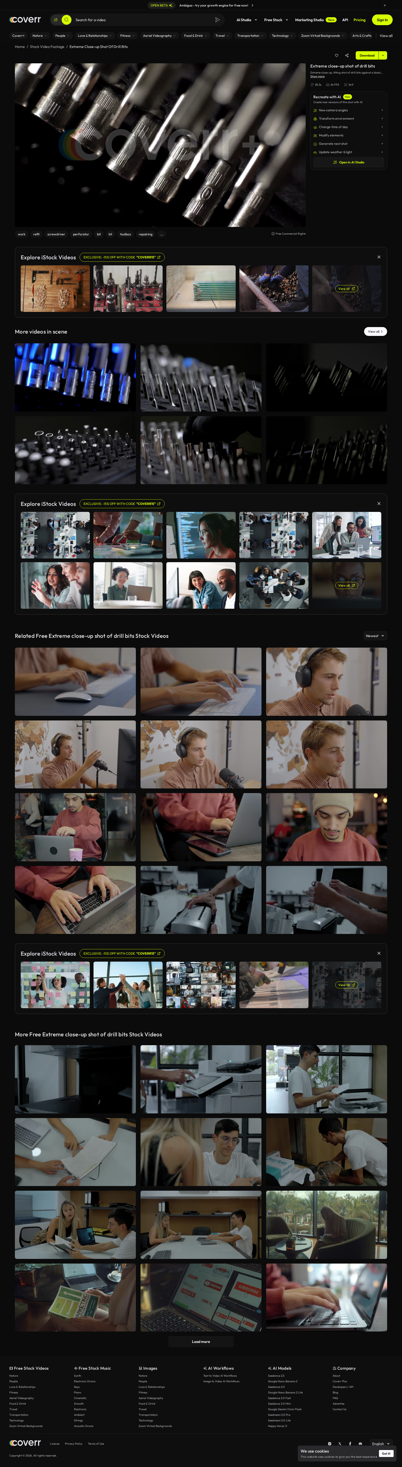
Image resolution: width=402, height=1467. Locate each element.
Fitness (13, 1392)
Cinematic (80, 1398)
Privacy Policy (73, 1443)
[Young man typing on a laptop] (75, 900)
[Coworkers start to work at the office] (201, 1225)
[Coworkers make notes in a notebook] (75, 1152)
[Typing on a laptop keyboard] (326, 1298)
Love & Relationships (22, 1387)
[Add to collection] (336, 55)
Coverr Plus (340, 1381)
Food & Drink (17, 1403)
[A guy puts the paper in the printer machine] (326, 1079)
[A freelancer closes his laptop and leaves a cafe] (75, 827)
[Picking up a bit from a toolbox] (201, 450)
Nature (13, 1375)
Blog (335, 1392)
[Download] (129, 406)
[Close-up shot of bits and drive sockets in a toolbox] (75, 450)
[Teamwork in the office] (75, 1225)
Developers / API (343, 1387)
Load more (201, 1341)
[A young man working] (326, 827)
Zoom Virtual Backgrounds (26, 1426)
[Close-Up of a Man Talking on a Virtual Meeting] (326, 682)
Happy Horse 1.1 (277, 1426)
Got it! (386, 1453)
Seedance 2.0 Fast (279, 1398)
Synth (77, 1375)
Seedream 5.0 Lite (279, 1420)
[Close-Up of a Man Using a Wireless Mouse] (75, 682)
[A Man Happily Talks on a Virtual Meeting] (75, 754)
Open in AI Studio (351, 162)
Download (367, 55)
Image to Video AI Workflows (221, 1381)
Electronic (80, 1409)
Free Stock (273, 19)
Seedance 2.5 (276, 1375)
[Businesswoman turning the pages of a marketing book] (326, 1225)
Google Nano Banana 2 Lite (285, 1392)
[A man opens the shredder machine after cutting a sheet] (201, 900)
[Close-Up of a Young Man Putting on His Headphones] (326, 754)
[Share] (347, 55)
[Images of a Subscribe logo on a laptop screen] (201, 1298)
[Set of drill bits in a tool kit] (326, 450)
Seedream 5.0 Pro (279, 1414)
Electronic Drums (84, 1381)
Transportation (18, 1414)
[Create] (56, 20)
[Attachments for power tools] (201, 377)
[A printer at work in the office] (75, 1079)
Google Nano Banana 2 (282, 1381)
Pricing (359, 19)
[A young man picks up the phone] (201, 827)
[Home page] (25, 20)
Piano (77, 1392)
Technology (16, 1420)
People (13, 1381)
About (336, 1375)
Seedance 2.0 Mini (279, 1403)
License (54, 1443)
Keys (77, 1387)
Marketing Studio (315, 19)
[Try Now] (252, 5)
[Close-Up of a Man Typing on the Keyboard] (201, 682)
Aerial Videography (21, 1398)
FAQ (335, 1398)
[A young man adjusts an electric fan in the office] (326, 1152)
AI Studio (244, 19)
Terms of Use (96, 1443)
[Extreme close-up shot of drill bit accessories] (75, 377)
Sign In (382, 19)
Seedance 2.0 (276, 1387)
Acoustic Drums (83, 1426)
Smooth (79, 1403)
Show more (317, 76)
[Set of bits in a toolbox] (326, 377)
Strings (78, 1420)
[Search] (66, 20)
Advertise (338, 1403)
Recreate (75, 406)
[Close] (384, 5)
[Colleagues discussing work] (201, 1152)
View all (386, 35)
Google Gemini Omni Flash (285, 1409)
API (345, 19)
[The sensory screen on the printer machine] (201, 1079)
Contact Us (339, 1409)
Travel (13, 1409)
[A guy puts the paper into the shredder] (326, 900)
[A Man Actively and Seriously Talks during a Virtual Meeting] (201, 754)
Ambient (79, 1414)
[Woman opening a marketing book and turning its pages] (75, 1298)
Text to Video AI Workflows (220, 1375)
